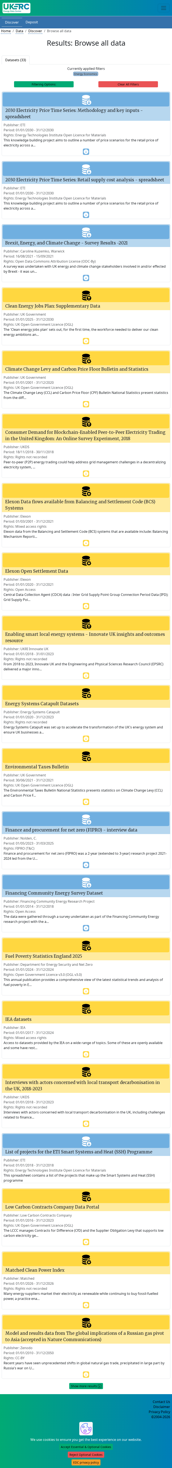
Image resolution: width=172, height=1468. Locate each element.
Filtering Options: (44, 84)
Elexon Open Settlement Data (36, 571)
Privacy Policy (159, 1412)
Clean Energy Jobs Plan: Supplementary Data (52, 306)
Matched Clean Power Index (35, 1270)
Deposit (32, 22)
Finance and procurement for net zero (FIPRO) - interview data (71, 830)
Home (6, 31)
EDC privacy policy (86, 1462)
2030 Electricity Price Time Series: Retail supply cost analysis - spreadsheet (84, 179)
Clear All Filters (128, 84)
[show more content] (86, 151)
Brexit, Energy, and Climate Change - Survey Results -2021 (66, 243)
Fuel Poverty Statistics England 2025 (43, 956)
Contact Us (161, 1401)
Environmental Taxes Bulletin (37, 766)
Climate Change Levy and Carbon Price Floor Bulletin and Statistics (76, 369)
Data (19, 31)
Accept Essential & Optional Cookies (86, 1447)
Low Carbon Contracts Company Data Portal (52, 1207)
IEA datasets (18, 1019)
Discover (12, 22)
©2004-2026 (160, 1417)
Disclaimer (161, 1406)
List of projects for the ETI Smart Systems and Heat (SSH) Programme (78, 1151)
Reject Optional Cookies (86, 1455)
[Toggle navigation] (163, 8)
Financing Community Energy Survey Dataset (54, 893)
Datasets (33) (15, 60)
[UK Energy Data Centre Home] (16, 8)
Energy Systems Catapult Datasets (42, 703)
